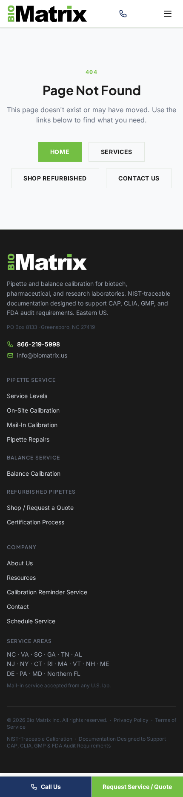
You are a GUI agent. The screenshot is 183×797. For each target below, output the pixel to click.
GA (51, 654)
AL (78, 654)
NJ (11, 663)
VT (77, 663)
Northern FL (63, 673)
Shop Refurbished (55, 178)
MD (37, 673)
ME (104, 663)
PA (23, 673)
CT (38, 663)
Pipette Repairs (28, 439)
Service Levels (27, 395)
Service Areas (29, 641)
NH (90, 663)
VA (25, 654)
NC (11, 654)
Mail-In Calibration (32, 424)
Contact (18, 606)
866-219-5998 (38, 344)
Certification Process (35, 522)
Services (117, 151)
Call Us (51, 786)
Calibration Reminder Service (47, 592)
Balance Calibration (33, 473)
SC (38, 654)
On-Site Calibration (33, 410)
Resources (21, 577)
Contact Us (139, 178)
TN (65, 654)
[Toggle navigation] (167, 13)
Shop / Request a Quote (40, 507)
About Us (20, 563)
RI (50, 663)
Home (60, 151)
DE (10, 673)
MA (63, 663)
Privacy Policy (131, 720)
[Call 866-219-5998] (123, 13)
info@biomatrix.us (42, 355)
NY (24, 663)
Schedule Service (31, 621)
